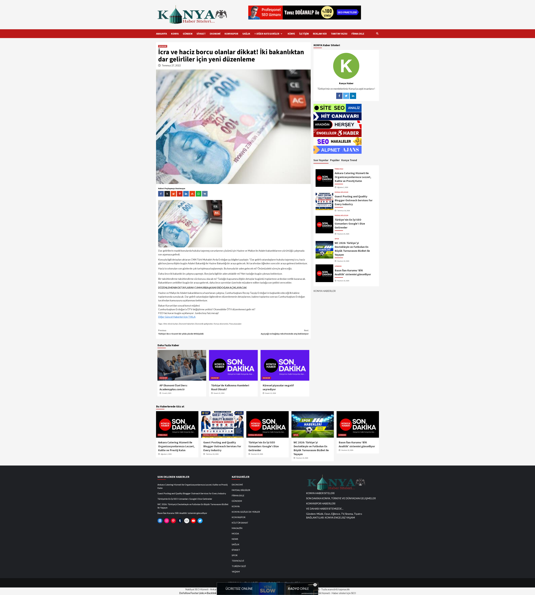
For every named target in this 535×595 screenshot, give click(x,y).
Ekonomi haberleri (186, 324)
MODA (235, 533)
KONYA (175, 33)
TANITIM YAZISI (339, 33)
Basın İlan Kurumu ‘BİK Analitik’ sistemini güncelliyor (182, 513)
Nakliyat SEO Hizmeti (196, 589)
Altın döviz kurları (170, 324)
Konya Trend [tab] (349, 160)
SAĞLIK (246, 33)
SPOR (337, 239)
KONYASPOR (231, 33)
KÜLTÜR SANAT (240, 522)
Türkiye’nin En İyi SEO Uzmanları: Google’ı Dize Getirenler (350, 223)
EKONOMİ (215, 33)
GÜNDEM (187, 33)
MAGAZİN (237, 528)
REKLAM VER (320, 33)
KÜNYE (291, 33)
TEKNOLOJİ (238, 560)
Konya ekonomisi (221, 324)
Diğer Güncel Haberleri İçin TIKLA (176, 316)
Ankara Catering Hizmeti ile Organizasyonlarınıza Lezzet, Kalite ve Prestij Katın (353, 177)
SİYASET (201, 33)
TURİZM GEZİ (239, 566)
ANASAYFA (161, 33)
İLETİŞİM (304, 33)
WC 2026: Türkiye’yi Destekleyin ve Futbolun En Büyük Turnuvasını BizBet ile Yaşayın (192, 506)
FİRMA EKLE (358, 33)
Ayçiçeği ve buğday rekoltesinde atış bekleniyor (285, 332)
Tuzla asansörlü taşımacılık (335, 589)
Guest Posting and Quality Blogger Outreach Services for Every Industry (354, 200)
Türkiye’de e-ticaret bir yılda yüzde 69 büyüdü (181, 332)
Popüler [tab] (335, 160)
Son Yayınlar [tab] (321, 160)
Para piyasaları (235, 324)
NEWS (235, 539)
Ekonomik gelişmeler (204, 324)
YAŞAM (236, 571)
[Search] (377, 33)
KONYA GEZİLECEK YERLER (246, 511)
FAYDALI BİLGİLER (341, 192)
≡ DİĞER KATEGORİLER (266, 33)
